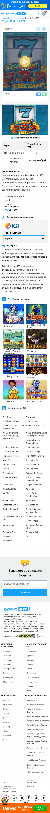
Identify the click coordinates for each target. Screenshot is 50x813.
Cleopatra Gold (32, 532)
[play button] (25, 61)
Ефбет (6, 709)
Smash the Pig (32, 460)
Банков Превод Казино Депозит (37, 742)
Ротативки (19, 18)
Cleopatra (7, 536)
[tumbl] (43, 798)
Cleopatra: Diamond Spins (35, 526)
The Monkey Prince (11, 456)
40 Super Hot (9, 669)
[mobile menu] (6, 13)
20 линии (7, 656)
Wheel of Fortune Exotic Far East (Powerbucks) (36, 434)
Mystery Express (10, 477)
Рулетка (30, 656)
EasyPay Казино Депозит (38, 721)
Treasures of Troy (10, 451)
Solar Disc (7, 460)
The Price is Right (33, 451)
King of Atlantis (9, 489)
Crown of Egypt (32, 520)
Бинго (29, 669)
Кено (29, 691)
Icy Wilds (7, 493)
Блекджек (31, 660)
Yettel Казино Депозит (36, 760)
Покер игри (32, 682)
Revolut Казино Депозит (37, 748)
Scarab (6, 468)
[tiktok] (36, 798)
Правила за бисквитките (32, 781)
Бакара (30, 664)
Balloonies (7, 540)
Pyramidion (8, 473)
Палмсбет (7, 705)
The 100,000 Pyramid (35, 456)
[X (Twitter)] (14, 798)
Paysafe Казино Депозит (37, 725)
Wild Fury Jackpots (11, 421)
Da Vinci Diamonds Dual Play (13, 517)
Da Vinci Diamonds (34, 516)
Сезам (6, 731)
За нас (6, 782)
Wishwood (30, 417)
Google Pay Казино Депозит (35, 753)
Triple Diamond (33, 447)
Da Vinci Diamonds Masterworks (34, 510)
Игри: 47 (9, 238)
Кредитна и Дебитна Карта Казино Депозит (36, 735)
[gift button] (43, 13)
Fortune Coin (31, 500)
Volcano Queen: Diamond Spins (33, 441)
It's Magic (30, 489)
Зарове (30, 686)
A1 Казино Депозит (35, 705)
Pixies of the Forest (34, 473)
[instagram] (21, 798)
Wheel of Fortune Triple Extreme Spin (13, 427)
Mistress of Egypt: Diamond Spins (34, 478)
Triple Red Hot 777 (11, 447)
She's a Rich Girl (33, 464)
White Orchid (32, 421)
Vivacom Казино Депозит (38, 716)
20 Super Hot (9, 664)
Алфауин (7, 735)
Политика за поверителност (9, 787)
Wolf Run (7, 417)
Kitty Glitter (8, 484)
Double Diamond (10, 509)
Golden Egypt (9, 500)
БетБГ (6, 740)
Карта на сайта (9, 791)
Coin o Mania (8, 525)
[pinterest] (28, 798)
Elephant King (32, 504)
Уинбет (6, 713)
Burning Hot (8, 677)
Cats (28, 536)
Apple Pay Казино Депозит (34, 710)
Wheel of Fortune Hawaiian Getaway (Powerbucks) (11, 436)
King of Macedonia (34, 484)
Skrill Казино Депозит (36, 729)
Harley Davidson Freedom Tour (33, 494)
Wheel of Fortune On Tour (35, 427)
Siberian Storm (9, 464)
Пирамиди (31, 673)
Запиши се (25, 592)
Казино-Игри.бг (8, 18)
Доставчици (32, 700)
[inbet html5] (25, 5)
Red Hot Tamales (33, 468)
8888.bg (6, 727)
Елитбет (6, 722)
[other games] (13, 314)
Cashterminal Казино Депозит (36, 766)
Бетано (6, 700)
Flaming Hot (8, 673)
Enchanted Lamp (10, 504)
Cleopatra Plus (9, 532)
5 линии (6, 651)
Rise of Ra (7, 682)
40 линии (7, 660)
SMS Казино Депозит (36, 772)
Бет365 (6, 718)
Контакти (30, 786)
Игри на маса (33, 677)
